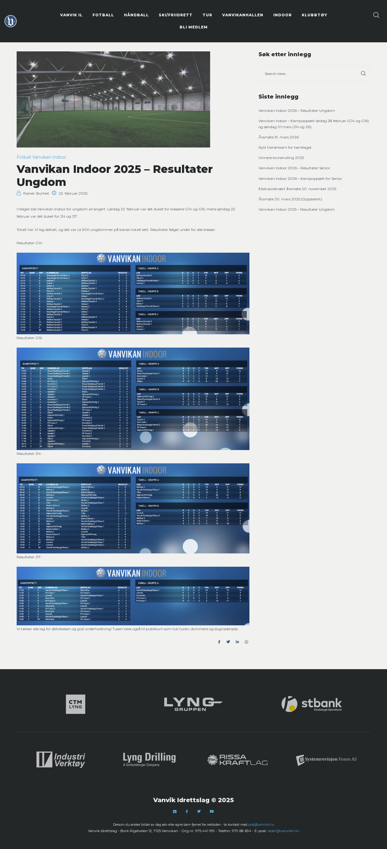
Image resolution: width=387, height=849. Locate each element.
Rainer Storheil (36, 193)
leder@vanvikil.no (283, 830)
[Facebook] (187, 811)
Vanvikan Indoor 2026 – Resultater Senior (294, 168)
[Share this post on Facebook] (219, 642)
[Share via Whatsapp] (246, 642)
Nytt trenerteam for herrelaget (285, 147)
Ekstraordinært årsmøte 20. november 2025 (297, 188)
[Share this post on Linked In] (237, 642)
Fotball (24, 157)
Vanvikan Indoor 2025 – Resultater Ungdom (297, 209)
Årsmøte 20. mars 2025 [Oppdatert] (290, 199)
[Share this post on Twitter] (228, 642)
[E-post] (175, 811)
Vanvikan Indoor (49, 157)
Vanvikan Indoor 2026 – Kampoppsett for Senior (300, 178)
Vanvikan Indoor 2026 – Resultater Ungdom (297, 110)
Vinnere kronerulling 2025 (281, 157)
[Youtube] (212, 811)
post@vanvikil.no (261, 825)
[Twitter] (199, 811)
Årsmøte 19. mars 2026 (279, 137)
